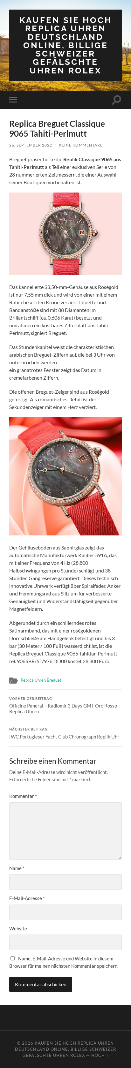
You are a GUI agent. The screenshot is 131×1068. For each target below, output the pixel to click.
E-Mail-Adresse (27, 898)
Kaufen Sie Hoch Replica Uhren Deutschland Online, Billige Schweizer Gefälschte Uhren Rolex (65, 45)
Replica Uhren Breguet (41, 680)
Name (16, 868)
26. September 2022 (30, 145)
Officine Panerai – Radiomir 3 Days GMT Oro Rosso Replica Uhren (63, 706)
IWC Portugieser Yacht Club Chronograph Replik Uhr (64, 733)
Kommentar (23, 796)
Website (18, 928)
